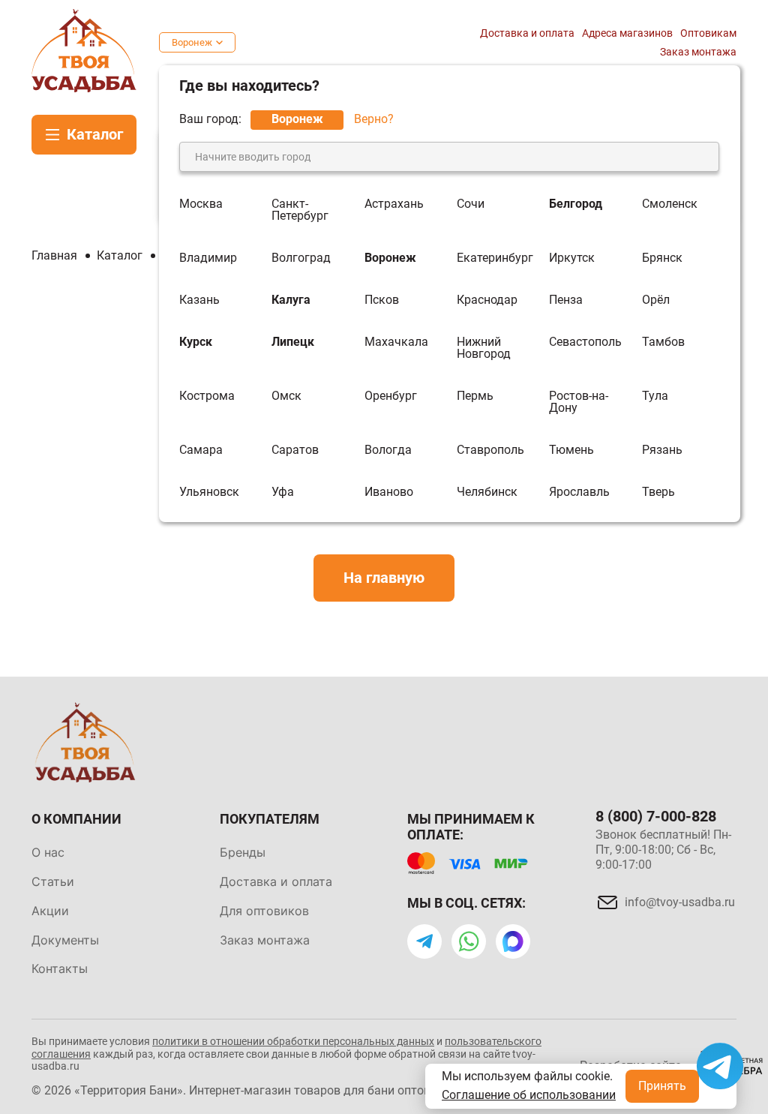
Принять (662, 1086)
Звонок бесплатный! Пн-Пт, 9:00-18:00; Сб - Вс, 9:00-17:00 (663, 849)
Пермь (475, 396)
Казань (199, 300)
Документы (65, 939)
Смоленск (670, 204)
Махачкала (396, 342)
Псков (381, 300)
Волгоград (301, 258)
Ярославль (579, 492)
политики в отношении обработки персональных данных (293, 1041)
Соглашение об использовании (529, 1095)
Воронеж (192, 42)
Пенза (566, 300)
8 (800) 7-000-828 (656, 816)
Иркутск (572, 258)
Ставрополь (490, 450)
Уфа (283, 492)
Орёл (656, 300)
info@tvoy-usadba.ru (680, 902)
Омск (287, 396)
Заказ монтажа (698, 52)
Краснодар (487, 300)
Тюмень (571, 450)
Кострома (207, 396)
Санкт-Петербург (300, 210)
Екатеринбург (495, 258)
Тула (655, 396)
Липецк (293, 342)
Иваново (388, 492)
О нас (48, 852)
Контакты (60, 968)
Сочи (470, 204)
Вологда (388, 450)
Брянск (662, 258)
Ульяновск (209, 492)
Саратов (295, 450)
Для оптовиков (264, 910)
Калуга (291, 300)
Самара (201, 450)
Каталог (95, 134)
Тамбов (663, 342)
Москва (201, 204)
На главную (384, 578)
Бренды (243, 852)
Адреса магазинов (627, 33)
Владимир (208, 258)
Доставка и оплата (527, 33)
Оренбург (390, 396)
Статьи (53, 881)
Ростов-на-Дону (578, 402)
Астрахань (394, 204)
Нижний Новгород (484, 348)
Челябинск (487, 492)
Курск (195, 342)
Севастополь (585, 342)
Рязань (662, 450)
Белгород (575, 204)
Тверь (658, 492)
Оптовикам (708, 33)
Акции (50, 910)
